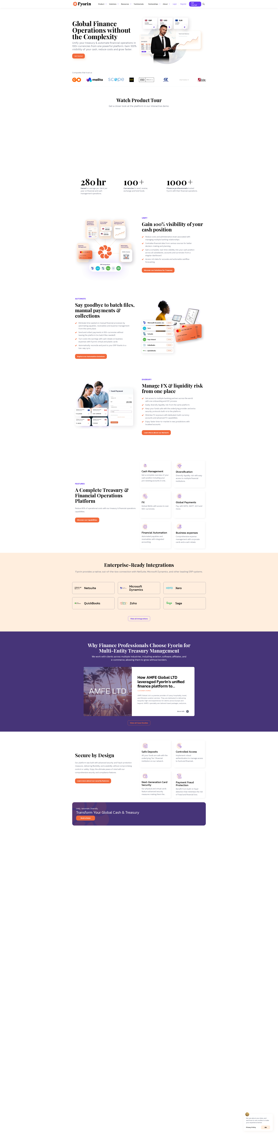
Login (175, 4)
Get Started (194, 4)
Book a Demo (86, 818)
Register (182, 4)
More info (180, 711)
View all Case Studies (139, 723)
